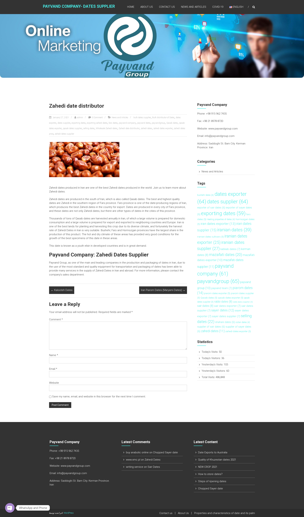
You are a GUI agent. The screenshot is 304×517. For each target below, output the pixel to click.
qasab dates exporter (230, 297)
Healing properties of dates (221, 219)
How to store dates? (210, 474)
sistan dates (243, 322)
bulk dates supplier (142, 117)
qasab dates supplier (72, 128)
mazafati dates (225, 254)
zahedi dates (146, 128)
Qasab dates (172, 123)
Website (54, 382)
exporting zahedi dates (97, 123)
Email (53, 368)
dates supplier (64, 123)
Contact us (167, 6)
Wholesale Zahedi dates (106, 128)
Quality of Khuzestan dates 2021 (217, 459)
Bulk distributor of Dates (163, 117)
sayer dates (222, 310)
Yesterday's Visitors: (214, 370)
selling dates (89, 128)
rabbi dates (223, 301)
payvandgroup (158, 123)
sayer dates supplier (226, 316)
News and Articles (193, 6)
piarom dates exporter (217, 293)
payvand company (127, 123)
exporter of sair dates (211, 207)
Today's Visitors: (211, 358)
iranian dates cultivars (210, 236)
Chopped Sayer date (165, 452)
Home (130, 6)
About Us (146, 6)
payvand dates (144, 123)
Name (53, 355)
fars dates (113, 123)
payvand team (221, 288)
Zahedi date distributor (129, 128)
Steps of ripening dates (212, 481)
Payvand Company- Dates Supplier (79, 6)
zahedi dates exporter (163, 128)
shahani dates (225, 322)
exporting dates (79, 123)
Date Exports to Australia (212, 452)
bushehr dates (205, 195)
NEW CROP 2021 (207, 466)
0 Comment (97, 117)
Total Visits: (209, 377)
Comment (56, 319)
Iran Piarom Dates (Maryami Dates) (163, 290)
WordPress (69, 513)
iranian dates (234, 229)
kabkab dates (230, 249)
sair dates (205, 305)
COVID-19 (217, 6)
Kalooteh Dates (61, 290)
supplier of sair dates (211, 326)
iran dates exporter (218, 224)
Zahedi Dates (152, 459)
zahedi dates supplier (64, 134)
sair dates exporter (227, 305)
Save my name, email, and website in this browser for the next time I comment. (99, 396)
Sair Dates (154, 466)
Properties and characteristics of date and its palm (224, 513)
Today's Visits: (210, 351)
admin (80, 117)
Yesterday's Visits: (213, 364)
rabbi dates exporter (243, 302)
